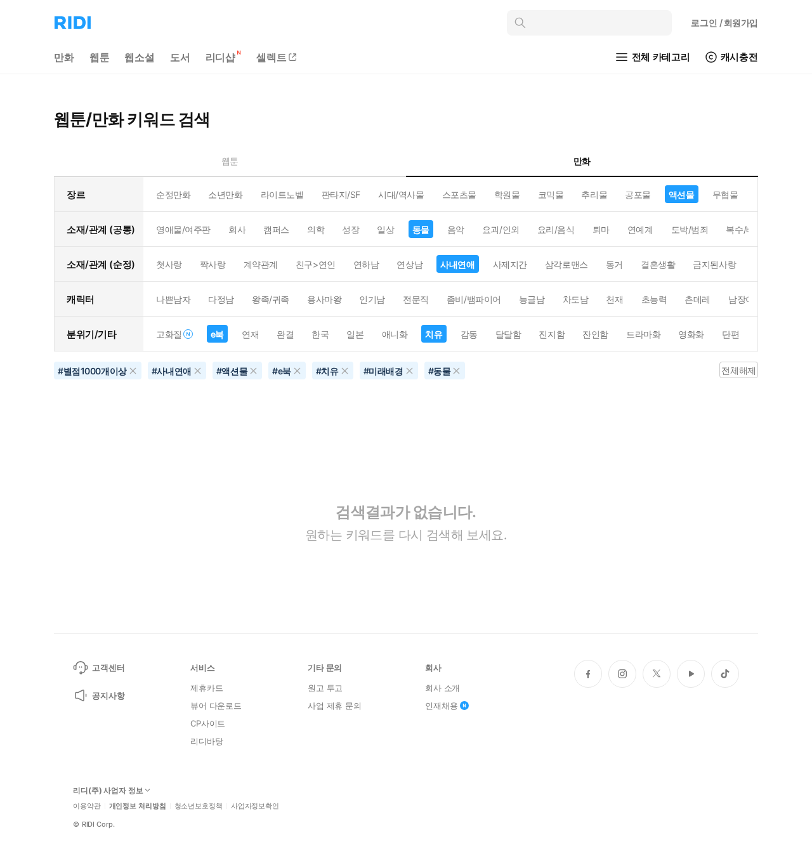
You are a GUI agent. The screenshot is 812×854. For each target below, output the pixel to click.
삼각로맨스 (566, 264)
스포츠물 (459, 194)
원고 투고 (325, 688)
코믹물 (551, 194)
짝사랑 (213, 264)
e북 (217, 334)
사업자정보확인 (255, 806)
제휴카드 (206, 688)
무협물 (725, 194)
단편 (730, 334)
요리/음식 (556, 229)
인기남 (372, 299)
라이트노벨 (282, 194)
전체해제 (738, 370)
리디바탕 (206, 741)
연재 (250, 334)
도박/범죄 (690, 229)
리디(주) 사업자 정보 (108, 790)
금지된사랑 (714, 264)
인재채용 (441, 705)
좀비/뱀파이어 (474, 299)
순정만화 (173, 194)
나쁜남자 (173, 299)
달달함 (508, 334)
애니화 (395, 334)
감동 (469, 334)
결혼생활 (658, 264)
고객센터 (108, 667)
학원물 (507, 194)
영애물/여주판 (183, 229)
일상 (385, 229)
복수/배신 (744, 229)
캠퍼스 (276, 229)
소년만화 (225, 194)
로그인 (724, 22)
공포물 (638, 194)
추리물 (594, 194)
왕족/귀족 (270, 299)
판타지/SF (341, 194)
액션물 (682, 194)
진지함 (552, 334)
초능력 (654, 299)
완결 (285, 334)
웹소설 (139, 57)
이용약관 (87, 806)
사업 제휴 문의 (335, 705)
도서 (180, 57)
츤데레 (697, 299)
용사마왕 (324, 299)
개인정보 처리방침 (137, 806)
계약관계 (261, 264)
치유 (433, 334)
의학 (315, 229)
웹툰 (99, 57)
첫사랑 (169, 264)
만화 (64, 57)
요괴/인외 (501, 229)
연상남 (409, 264)
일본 (354, 334)
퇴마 (601, 229)
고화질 (169, 334)
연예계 (640, 229)
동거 (614, 264)
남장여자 (745, 299)
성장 (350, 229)
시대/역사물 (401, 194)
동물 (420, 229)
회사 (237, 229)
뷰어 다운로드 (216, 705)
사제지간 (510, 264)
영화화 (691, 334)
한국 (320, 334)
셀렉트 (271, 57)
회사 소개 (442, 688)
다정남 (221, 299)
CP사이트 (207, 723)
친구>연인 (316, 264)
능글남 (532, 299)
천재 (614, 299)
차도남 (576, 299)
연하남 (366, 264)
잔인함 (595, 334)
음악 (455, 229)
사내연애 (457, 264)
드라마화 (643, 334)
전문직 (416, 299)
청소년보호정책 (198, 806)
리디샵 (221, 57)
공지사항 (108, 695)
